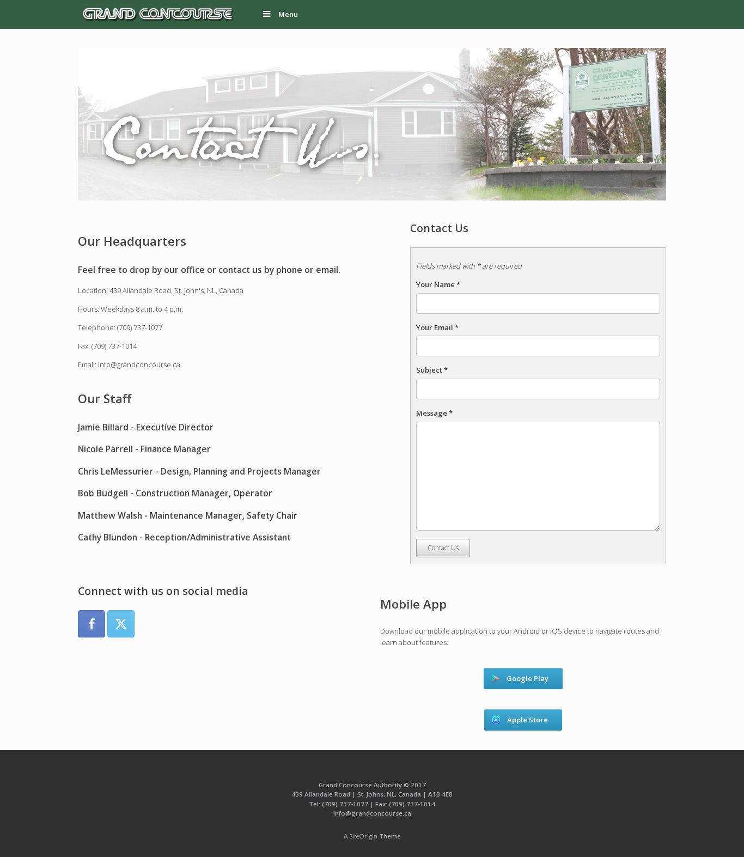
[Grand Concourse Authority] (157, 14)
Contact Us (443, 547)
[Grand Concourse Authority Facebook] (91, 623)
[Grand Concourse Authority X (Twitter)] (121, 623)
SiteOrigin (363, 836)
